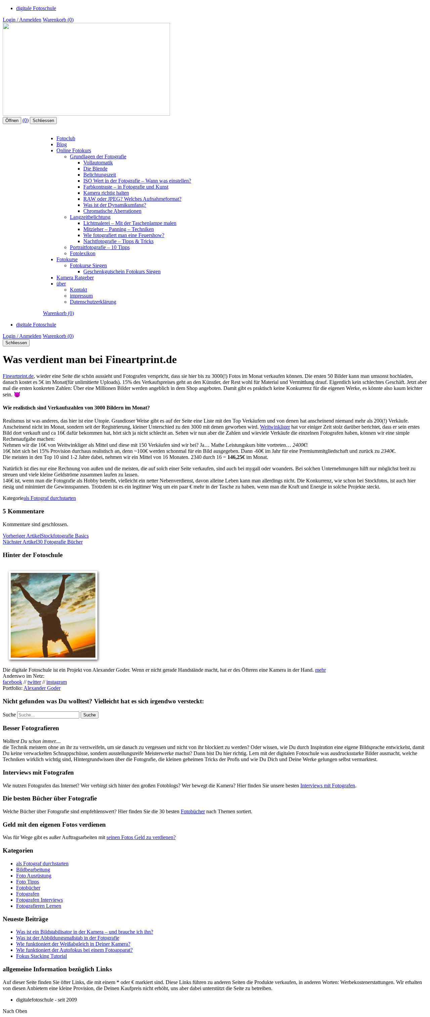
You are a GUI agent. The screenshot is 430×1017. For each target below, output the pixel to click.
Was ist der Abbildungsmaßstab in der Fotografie (67, 938)
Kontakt (78, 289)
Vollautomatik (98, 162)
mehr (320, 670)
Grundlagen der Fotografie (98, 156)
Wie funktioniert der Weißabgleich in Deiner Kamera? (73, 944)
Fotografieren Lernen (38, 906)
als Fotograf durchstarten (50, 498)
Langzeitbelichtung (90, 217)
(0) (26, 120)
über (61, 283)
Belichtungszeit (99, 175)
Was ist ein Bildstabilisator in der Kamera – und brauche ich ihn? (84, 932)
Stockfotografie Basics (46, 536)
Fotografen (27, 894)
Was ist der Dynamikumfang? (114, 205)
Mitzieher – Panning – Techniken (118, 229)
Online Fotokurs (73, 150)
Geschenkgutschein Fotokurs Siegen (122, 271)
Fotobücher (193, 811)
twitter (34, 682)
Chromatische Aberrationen (112, 211)
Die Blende (95, 168)
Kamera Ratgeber (75, 277)
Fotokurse (67, 259)
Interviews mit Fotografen (327, 785)
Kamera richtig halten (106, 193)
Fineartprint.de (18, 376)
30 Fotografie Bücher (43, 542)
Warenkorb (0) (58, 20)
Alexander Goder (42, 688)
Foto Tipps (27, 882)
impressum (81, 296)
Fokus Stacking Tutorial (41, 956)
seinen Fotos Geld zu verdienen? (141, 837)
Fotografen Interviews (39, 900)
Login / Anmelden (22, 20)
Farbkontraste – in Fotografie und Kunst (125, 187)
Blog (61, 144)
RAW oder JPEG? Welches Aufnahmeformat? (132, 199)
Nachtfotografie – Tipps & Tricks (118, 241)
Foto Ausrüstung (33, 875)
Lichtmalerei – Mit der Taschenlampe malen (129, 223)
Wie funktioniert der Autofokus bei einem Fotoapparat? (74, 950)
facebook (12, 682)
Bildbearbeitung (33, 869)
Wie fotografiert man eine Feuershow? (123, 235)
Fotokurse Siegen (88, 265)
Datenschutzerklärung (93, 302)
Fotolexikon (82, 253)
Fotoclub (65, 138)
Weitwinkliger (275, 427)
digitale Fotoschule (36, 8)
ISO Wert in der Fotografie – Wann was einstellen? (137, 181)
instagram (56, 682)
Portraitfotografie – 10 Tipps (100, 247)
